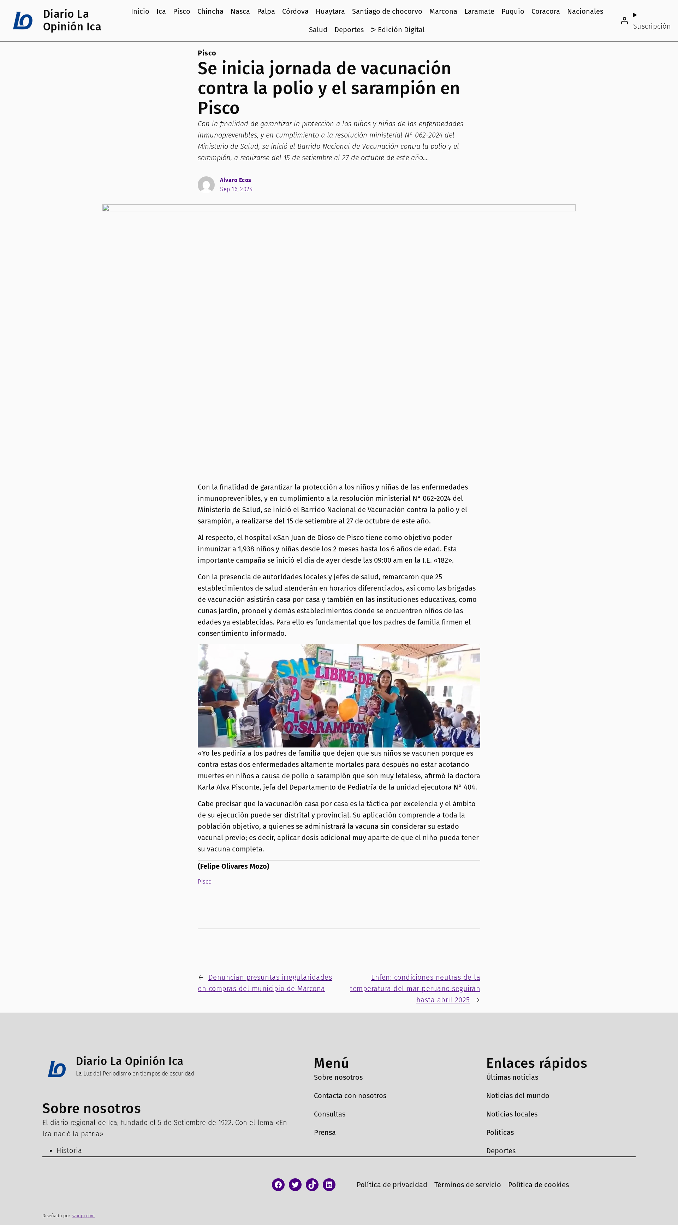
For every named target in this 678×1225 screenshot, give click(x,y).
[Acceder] (624, 20)
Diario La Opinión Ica (72, 20)
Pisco (207, 53)
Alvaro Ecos (235, 180)
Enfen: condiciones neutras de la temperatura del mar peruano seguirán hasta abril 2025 (415, 988)
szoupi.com (83, 1215)
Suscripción (652, 26)
